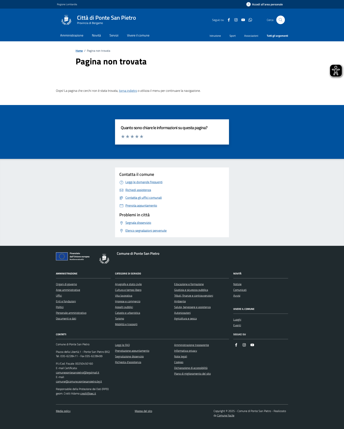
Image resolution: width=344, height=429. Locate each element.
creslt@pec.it (88, 393)
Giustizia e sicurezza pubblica (191, 290)
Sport (233, 36)
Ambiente (180, 301)
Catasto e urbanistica (127, 313)
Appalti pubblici (124, 307)
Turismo (119, 318)
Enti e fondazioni (66, 301)
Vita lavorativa (123, 295)
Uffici (59, 295)
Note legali (180, 356)
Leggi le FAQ (122, 345)
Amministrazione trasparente (191, 345)
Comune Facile (225, 415)
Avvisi (236, 295)
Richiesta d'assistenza (128, 362)
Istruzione (215, 36)
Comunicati (240, 290)
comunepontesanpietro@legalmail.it (77, 372)
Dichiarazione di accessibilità (190, 368)
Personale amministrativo (71, 313)
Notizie (237, 284)
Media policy (63, 411)
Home (79, 50)
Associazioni (251, 36)
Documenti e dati (66, 318)
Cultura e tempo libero (128, 290)
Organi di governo (66, 284)
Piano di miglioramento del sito (192, 373)
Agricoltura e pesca (185, 318)
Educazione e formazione (189, 284)
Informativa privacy (185, 350)
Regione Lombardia (67, 4)
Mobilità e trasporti (126, 324)
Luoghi (237, 319)
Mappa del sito (143, 411)
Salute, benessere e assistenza (192, 307)
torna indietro (128, 90)
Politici (60, 307)
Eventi (237, 325)
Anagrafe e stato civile (128, 284)
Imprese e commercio (127, 301)
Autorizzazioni (182, 313)
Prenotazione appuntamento (132, 350)
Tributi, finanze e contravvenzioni (193, 295)
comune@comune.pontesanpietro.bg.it (79, 381)
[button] (264, 4)
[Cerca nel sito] (280, 20)
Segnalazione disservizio (129, 356)
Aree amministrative (68, 290)
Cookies (178, 362)
